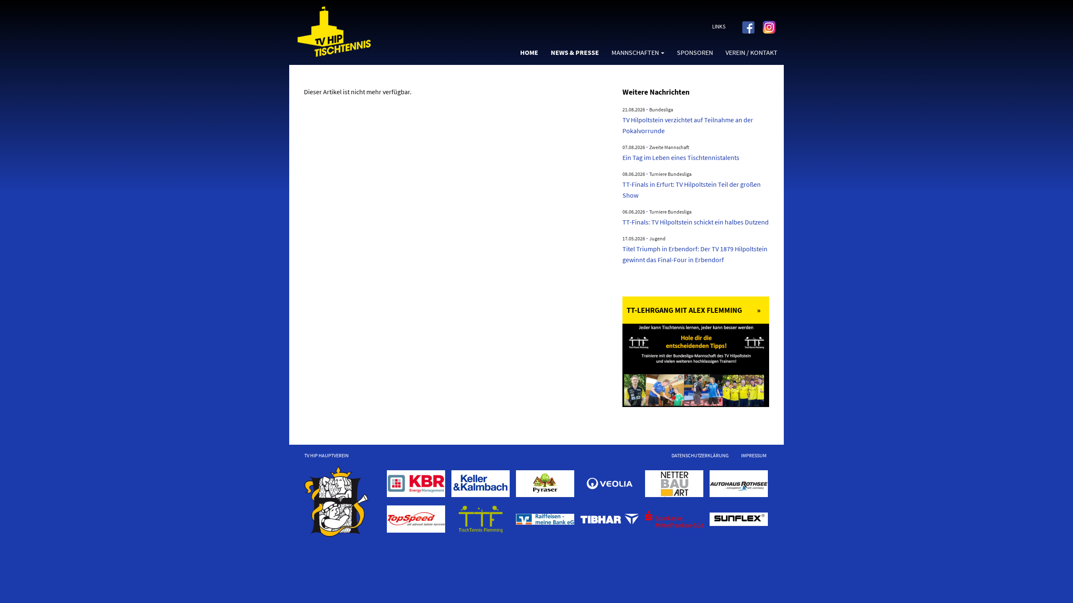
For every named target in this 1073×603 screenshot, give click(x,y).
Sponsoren (695, 52)
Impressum (754, 455)
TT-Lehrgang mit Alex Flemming (684, 310)
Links (719, 26)
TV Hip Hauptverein (326, 455)
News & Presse (575, 52)
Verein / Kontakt (752, 52)
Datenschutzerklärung (699, 455)
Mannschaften (635, 52)
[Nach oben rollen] (1054, 585)
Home (529, 52)
